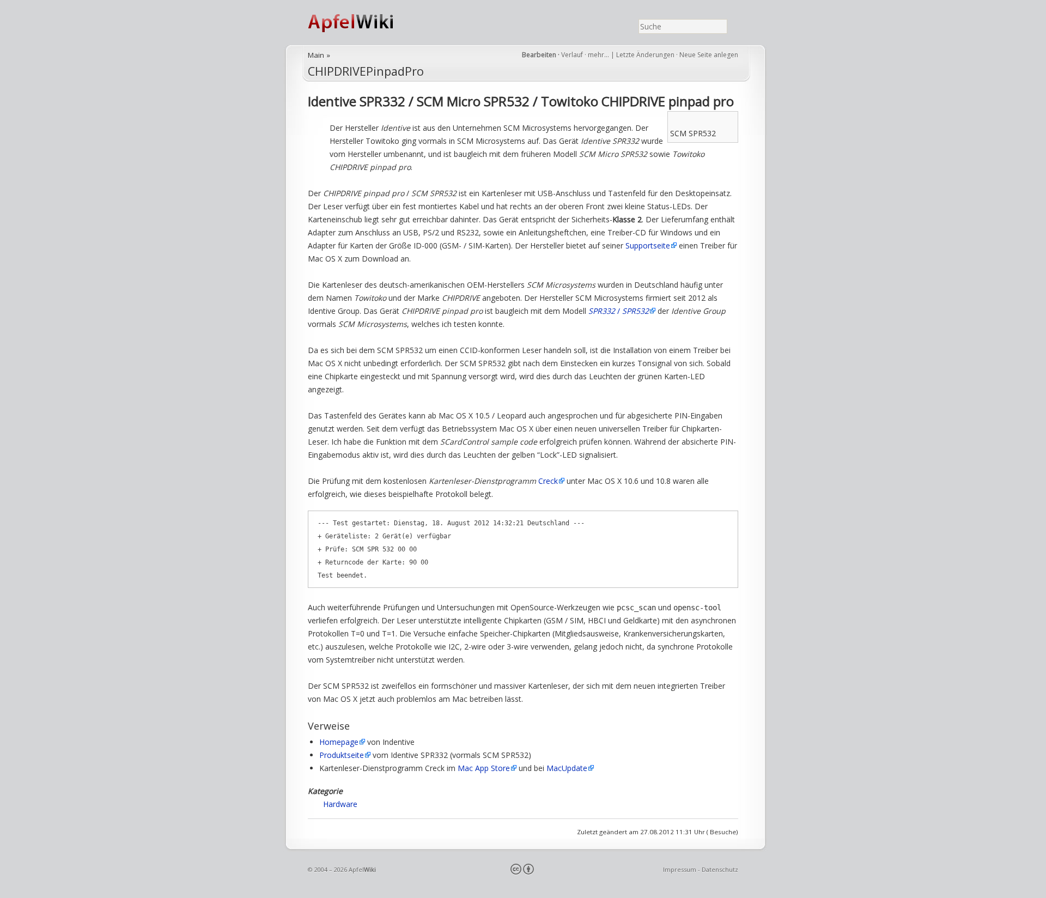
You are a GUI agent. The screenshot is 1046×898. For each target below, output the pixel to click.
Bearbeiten (539, 54)
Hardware (340, 804)
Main (316, 55)
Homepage (338, 742)
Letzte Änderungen (645, 54)
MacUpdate (566, 768)
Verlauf (572, 54)
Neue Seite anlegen (708, 54)
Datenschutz (720, 869)
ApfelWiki (362, 22)
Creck (548, 481)
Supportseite (647, 245)
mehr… (599, 54)
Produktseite (341, 755)
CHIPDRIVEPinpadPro (366, 71)
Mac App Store (484, 768)
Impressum (679, 869)
